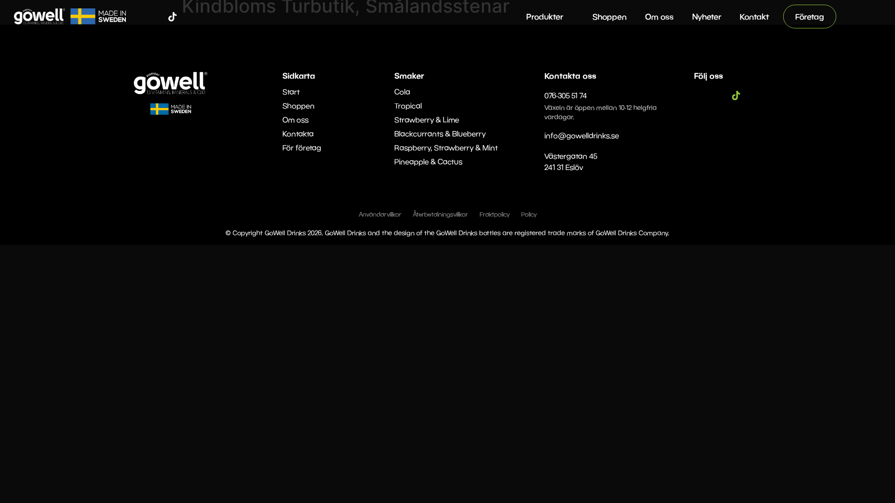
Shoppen (609, 16)
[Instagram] (158, 16)
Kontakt (754, 16)
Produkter (544, 16)
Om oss (659, 16)
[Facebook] (144, 16)
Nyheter (706, 16)
